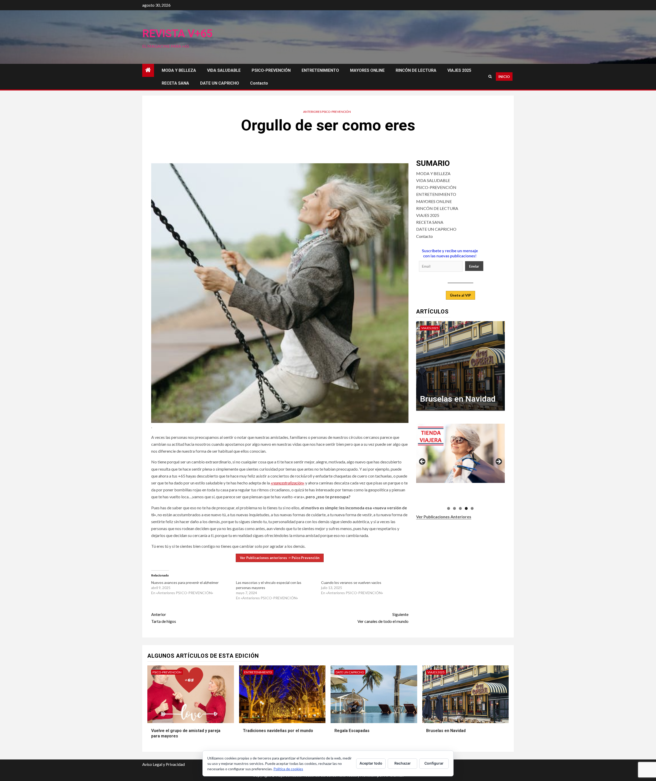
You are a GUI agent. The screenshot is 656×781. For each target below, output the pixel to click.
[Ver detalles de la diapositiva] (461, 453)
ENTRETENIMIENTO (320, 70)
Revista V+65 (177, 33)
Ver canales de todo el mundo (382, 618)
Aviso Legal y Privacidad (163, 764)
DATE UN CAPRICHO (219, 83)
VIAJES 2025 (459, 70)
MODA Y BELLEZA (179, 70)
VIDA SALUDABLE (224, 70)
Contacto (259, 83)
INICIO (504, 76)
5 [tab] (472, 508)
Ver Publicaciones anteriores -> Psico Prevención (280, 558)
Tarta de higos (163, 618)
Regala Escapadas (352, 730)
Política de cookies (288, 769)
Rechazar (402, 763)
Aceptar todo (371, 763)
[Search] (490, 77)
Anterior (422, 462)
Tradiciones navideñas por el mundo (278, 730)
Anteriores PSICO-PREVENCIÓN (327, 112)
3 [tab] (460, 508)
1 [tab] (448, 508)
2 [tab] (454, 508)
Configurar (434, 763)
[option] (460, 368)
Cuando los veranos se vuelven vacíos (351, 582)
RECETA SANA (175, 83)
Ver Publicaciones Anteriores (443, 516)
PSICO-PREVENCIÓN (271, 70)
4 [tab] (466, 508)
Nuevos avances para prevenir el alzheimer (185, 582)
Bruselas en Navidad (458, 399)
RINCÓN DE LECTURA (416, 70)
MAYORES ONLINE (367, 70)
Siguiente (498, 462)
